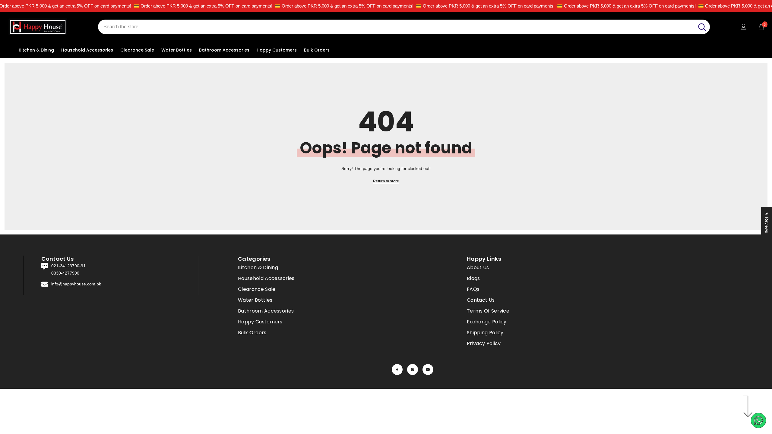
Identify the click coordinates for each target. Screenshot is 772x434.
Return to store (386, 181)
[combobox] (396, 27)
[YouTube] (427, 369)
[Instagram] (412, 369)
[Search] (404, 27)
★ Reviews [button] (766, 222)
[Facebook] (397, 369)
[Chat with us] (758, 420)
